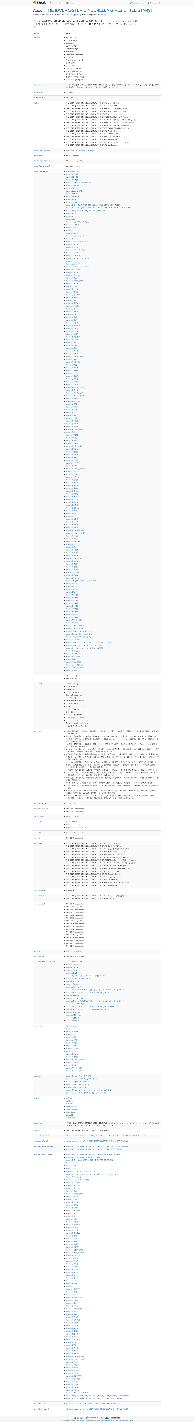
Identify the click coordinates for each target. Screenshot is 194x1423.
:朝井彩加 (72, 404)
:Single (69, 1101)
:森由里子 (72, 424)
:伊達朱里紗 (73, 295)
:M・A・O (72, 639)
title (36, 103)
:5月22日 (72, 600)
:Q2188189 (72, 1115)
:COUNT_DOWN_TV (76, 628)
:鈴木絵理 (72, 536)
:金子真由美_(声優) (75, 530)
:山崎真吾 (72, 376)
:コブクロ (72, 247)
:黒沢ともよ (73, 578)
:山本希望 (72, 379)
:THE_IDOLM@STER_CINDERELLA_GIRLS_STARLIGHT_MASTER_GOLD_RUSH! (98, 208)
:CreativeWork (73, 1109)
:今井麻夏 (72, 292)
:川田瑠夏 (72, 381)
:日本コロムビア (74, 393)
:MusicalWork (71, 1106)
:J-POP (71, 194)
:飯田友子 (72, 555)
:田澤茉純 (72, 471)
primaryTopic (41, 1409)
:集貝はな (72, 547)
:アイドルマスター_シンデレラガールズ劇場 (84, 648)
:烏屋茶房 (72, 454)
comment (38, 1123)
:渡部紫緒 (72, 449)
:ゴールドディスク (75, 250)
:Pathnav (72, 967)
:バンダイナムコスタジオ (77, 258)
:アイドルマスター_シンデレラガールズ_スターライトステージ (91, 1174)
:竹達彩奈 (72, 488)
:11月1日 (72, 174)
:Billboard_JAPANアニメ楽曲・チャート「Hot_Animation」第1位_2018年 (95, 1001)
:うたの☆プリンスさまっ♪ (78, 222)
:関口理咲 (72, 544)
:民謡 (70, 432)
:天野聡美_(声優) (74, 356)
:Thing (69, 1098)
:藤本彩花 (72, 510)
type (36, 1098)
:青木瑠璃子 (73, 553)
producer (39, 890)
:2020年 (71, 592)
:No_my (71, 202)
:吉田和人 (72, 334)
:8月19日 (72, 611)
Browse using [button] (56, 3)
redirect (39, 896)
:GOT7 (71, 188)
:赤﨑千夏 (72, 522)
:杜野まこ (72, 412)
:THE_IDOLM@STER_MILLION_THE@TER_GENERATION (90, 1160)
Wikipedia (81, 1420)
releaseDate (39, 97)
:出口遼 (71, 320)
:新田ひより (73, 390)
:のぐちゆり (73, 227)
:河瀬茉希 (72, 435)
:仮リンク (72, 981)
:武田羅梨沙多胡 (74, 429)
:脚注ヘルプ (73, 987)
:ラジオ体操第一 (74, 662)
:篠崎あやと (73, 491)
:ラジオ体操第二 (74, 665)
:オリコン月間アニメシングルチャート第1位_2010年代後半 (90, 1006)
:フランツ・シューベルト (77, 266)
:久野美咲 (72, 286)
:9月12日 (72, 617)
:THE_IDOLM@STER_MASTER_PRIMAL (83, 1157)
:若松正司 (72, 502)
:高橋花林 (72, 564)
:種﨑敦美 (72, 482)
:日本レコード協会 (75, 395)
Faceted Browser (138, 3)
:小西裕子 (72, 370)
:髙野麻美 (72, 575)
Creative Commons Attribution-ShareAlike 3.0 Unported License (115, 1420)
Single (48, 14)
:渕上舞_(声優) (74, 446)
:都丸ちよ (72, 524)
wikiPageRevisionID (42, 166)
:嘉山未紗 (72, 339)
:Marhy (71, 199)
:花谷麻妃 (72, 499)
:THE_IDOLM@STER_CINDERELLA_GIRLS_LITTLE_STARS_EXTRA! (94, 1149)
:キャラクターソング (76, 241)
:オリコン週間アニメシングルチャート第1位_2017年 (88, 992)
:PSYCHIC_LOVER (75, 667)
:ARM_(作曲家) (74, 620)
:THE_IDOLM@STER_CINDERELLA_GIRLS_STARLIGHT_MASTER (93, 205)
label (38, 832)
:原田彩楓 (72, 328)
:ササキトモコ (73, 656)
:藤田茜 (71, 513)
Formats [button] (71, 3)
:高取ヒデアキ (73, 558)
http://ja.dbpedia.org (74, 14)
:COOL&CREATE (75, 625)
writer (38, 1026)
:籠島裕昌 (72, 494)
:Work (69, 1104)
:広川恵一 (72, 384)
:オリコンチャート (75, 236)
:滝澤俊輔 (72, 452)
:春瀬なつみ (73, 401)
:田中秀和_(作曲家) (75, 468)
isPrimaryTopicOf (41, 1141)
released (39, 904)
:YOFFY (71, 216)
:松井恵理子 (73, 415)
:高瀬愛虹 (72, 567)
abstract (38, 85)
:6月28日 (72, 609)
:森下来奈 (72, 421)
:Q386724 (71, 1118)
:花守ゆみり (73, 496)
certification (39, 92)
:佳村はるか (73, 306)
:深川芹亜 (72, 443)
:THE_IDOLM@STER (77, 1004)
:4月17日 (72, 595)
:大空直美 (72, 353)
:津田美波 (72, 438)
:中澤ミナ (72, 283)
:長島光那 (72, 538)
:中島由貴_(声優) (74, 281)
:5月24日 (72, 603)
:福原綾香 (72, 480)
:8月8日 (71, 614)
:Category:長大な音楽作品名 (78, 182)
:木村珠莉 (72, 407)
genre (38, 822)
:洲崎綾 (71, 440)
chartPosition (41, 808)
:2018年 (71, 586)
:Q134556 (71, 1112)
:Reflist (71, 970)
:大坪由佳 (72, 348)
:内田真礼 (72, 314)
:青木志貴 (72, 550)
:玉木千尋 (72, 463)
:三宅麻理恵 (73, 269)
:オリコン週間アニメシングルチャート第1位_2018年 (88, 1009)
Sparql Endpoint (155, 3)
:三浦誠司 (72, 272)
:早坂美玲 (72, 670)
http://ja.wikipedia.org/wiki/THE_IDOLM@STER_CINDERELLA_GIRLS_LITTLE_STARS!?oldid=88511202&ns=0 (105, 1136)
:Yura (70, 219)
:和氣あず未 (73, 337)
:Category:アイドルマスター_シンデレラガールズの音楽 (88, 642)
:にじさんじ (73, 1165)
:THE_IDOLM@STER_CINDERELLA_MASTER (85, 210)
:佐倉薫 (71, 300)
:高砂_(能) (72, 572)
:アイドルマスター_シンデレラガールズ (83, 1171)
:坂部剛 (71, 345)
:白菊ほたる (73, 651)
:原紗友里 (72, 331)
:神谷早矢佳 (73, 477)
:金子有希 (72, 527)
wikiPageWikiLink (41, 171)
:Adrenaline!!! (73, 623)
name (38, 843)
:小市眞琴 (72, 367)
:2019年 (71, 589)
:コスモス (72, 244)
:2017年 (71, 583)
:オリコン (72, 233)
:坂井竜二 (72, 342)
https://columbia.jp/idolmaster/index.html (80, 150)
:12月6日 (72, 177)
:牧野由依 (72, 460)
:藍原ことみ (73, 508)
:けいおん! (72, 224)
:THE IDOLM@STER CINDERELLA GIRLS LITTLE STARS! (91, 1403)
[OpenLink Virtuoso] (78, 1417)
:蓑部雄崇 (72, 505)
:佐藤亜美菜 (73, 303)
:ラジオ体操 (73, 1182)
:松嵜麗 (71, 418)
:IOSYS (71, 659)
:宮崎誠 (71, 365)
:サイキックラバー (75, 1177)
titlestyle (39, 956)
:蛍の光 (71, 516)
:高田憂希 (72, 569)
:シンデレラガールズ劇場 (77, 1179)
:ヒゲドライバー (74, 261)
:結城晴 (71, 653)
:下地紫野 (72, 278)
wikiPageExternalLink (42, 150)
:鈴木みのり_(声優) (75, 533)
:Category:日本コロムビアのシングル (82, 581)
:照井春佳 (72, 457)
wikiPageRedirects (43, 1146)
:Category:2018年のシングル (79, 634)
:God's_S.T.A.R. (74, 191)
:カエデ (71, 238)
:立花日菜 (72, 485)
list (37, 838)
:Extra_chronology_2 (76, 998)
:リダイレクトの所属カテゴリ (79, 978)
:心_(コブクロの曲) (75, 387)
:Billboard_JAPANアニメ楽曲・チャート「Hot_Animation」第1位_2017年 (95, 990)
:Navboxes (73, 964)
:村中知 (71, 409)
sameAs (39, 1403)
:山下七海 (72, 373)
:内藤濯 (71, 317)
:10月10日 (72, 171)
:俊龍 (70, 309)
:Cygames (72, 185)
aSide (37, 37)
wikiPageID (39, 155)
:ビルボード (73, 264)
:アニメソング (73, 230)
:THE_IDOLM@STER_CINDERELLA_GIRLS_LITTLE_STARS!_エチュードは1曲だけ (99, 1146)
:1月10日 (72, 180)
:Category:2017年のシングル (79, 631)
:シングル (72, 252)
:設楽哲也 (72, 519)
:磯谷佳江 (72, 474)
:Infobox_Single (74, 962)
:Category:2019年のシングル (79, 637)
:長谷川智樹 (73, 541)
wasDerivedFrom (41, 1136)
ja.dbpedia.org (101, 14)
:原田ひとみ (73, 325)
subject (37, 1076)
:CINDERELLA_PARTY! (77, 1393)
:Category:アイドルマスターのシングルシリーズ (86, 645)
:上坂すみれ (73, 275)
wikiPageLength (40, 161)
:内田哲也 (72, 311)
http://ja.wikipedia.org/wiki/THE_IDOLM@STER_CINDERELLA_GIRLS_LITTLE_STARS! (97, 1141)
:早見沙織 (72, 398)
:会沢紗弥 (72, 297)
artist (38, 731)
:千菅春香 (72, 323)
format (38, 816)
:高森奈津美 (73, 561)
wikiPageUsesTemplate (44, 962)
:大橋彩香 (72, 351)
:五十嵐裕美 (73, 289)
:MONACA (72, 196)
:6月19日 (72, 606)
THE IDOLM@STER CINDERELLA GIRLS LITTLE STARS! (99, 10)
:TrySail (71, 213)
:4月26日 (72, 597)
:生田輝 (71, 466)
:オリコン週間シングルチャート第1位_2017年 (85, 976)
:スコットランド (74, 255)
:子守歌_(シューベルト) (77, 359)
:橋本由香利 (73, 426)
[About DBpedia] (39, 3)
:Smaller (72, 973)
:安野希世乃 (73, 362)
